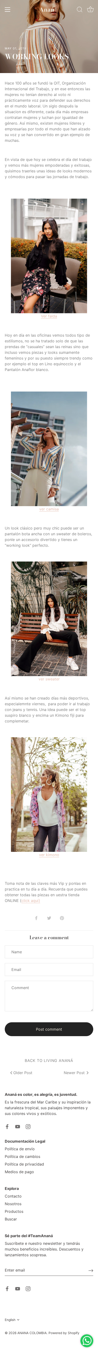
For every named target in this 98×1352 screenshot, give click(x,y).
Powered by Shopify (64, 1333)
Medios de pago (19, 1171)
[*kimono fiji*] (49, 794)
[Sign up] (90, 1270)
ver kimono (49, 854)
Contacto (13, 1196)
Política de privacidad (24, 1164)
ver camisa (49, 509)
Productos (14, 1211)
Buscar (11, 1219)
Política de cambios (22, 1156)
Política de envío (20, 1148)
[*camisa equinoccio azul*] (49, 449)
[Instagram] (28, 1126)
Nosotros (13, 1203)
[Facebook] (7, 1126)
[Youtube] (17, 1126)
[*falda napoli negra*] (49, 256)
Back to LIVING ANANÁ (49, 1060)
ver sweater (49, 679)
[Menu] (7, 9)
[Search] (79, 10)
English (10, 1320)
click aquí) (30, 900)
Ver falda (49, 316)
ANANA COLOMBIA (32, 1333)
